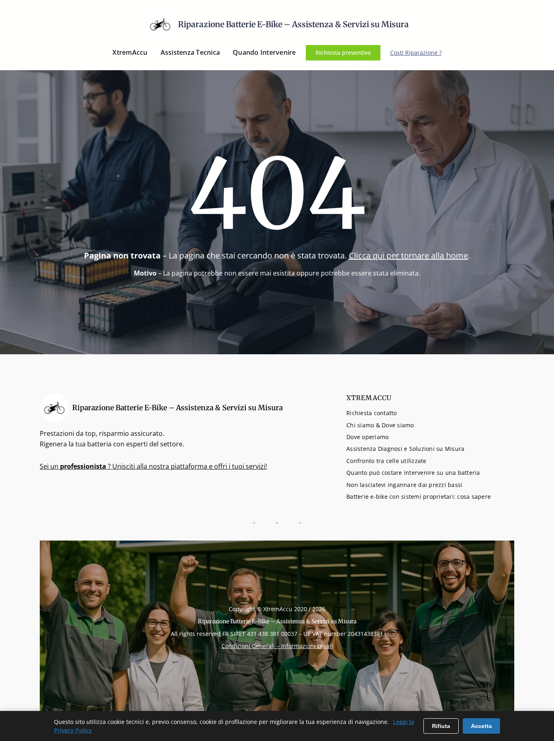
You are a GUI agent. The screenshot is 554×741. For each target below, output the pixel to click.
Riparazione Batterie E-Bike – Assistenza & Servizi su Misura (293, 24)
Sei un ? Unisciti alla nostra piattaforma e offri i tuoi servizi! (153, 466)
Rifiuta (441, 726)
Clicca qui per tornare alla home (408, 255)
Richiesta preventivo (343, 52)
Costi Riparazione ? (416, 52)
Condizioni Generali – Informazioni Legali (277, 646)
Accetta (481, 726)
